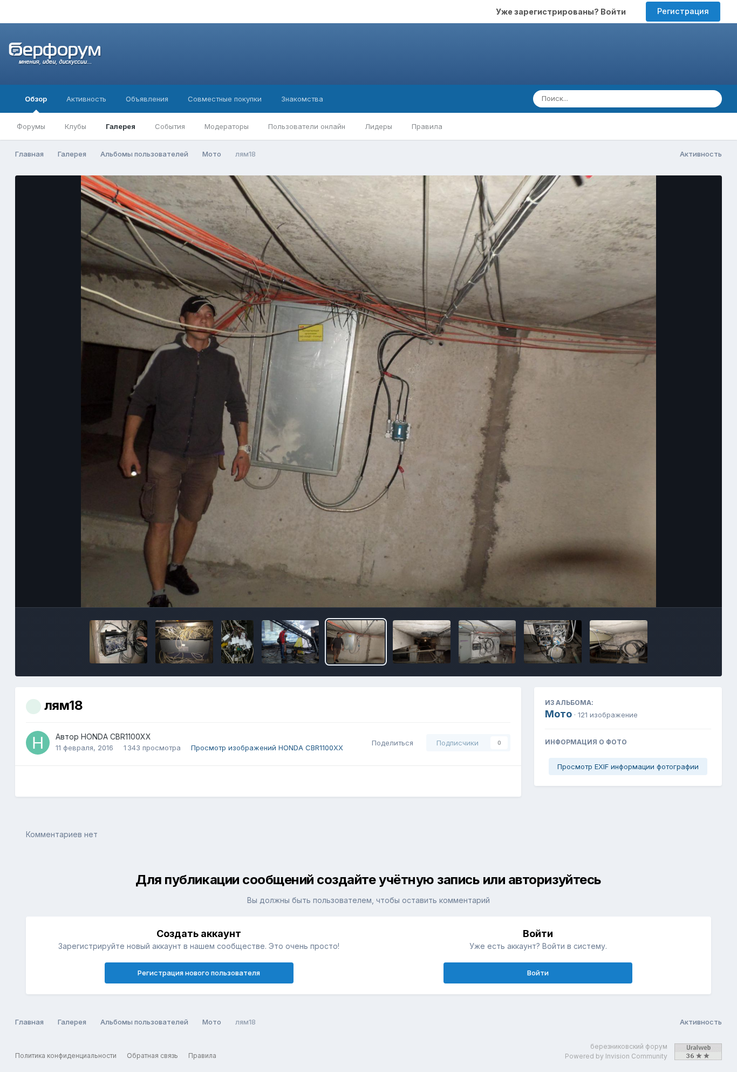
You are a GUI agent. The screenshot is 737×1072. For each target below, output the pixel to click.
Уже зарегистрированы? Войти (562, 11)
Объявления (147, 98)
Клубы (75, 126)
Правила (427, 126)
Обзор (36, 98)
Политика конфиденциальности (66, 1055)
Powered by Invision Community (616, 1056)
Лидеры (378, 126)
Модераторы (226, 126)
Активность (86, 98)
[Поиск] (710, 98)
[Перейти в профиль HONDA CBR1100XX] (38, 743)
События (170, 126)
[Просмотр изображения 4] (118, 641)
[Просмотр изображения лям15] (553, 641)
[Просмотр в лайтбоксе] (369, 391)
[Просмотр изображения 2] (237, 641)
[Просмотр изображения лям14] (618, 641)
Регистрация (683, 11)
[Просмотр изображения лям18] (356, 641)
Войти (538, 972)
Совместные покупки (225, 98)
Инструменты (673, 588)
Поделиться (390, 742)
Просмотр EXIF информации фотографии (628, 766)
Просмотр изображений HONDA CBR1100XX (267, 747)
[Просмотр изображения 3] (184, 641)
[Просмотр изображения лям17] (422, 641)
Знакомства (302, 98)
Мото (558, 714)
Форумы (31, 126)
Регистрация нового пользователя (199, 972)
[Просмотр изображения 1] (290, 641)
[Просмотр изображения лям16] (487, 641)
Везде (675, 98)
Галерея (120, 126)
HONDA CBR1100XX (116, 736)
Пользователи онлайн (306, 126)
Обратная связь (152, 1055)
